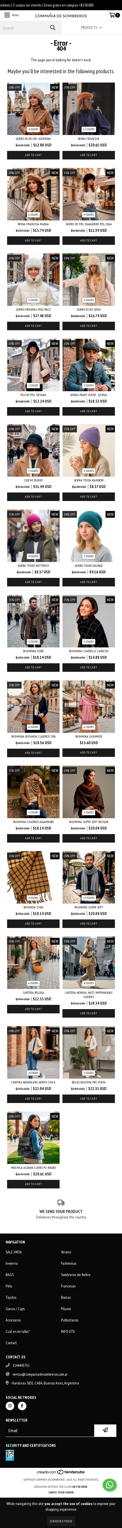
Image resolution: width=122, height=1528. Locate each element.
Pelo (9, 1286)
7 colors (89, 556)
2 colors (33, 385)
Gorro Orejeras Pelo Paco (33, 309)
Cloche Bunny (33, 480)
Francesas (68, 1286)
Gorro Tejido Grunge (89, 565)
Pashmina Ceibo (33, 651)
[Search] (52, 27)
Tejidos (11, 1297)
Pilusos (66, 1308)
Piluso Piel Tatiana (33, 395)
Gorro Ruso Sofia (89, 309)
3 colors (33, 300)
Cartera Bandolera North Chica (33, 1082)
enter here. (80, 1487)
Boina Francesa (88, 138)
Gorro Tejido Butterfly (33, 565)
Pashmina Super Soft (88, 907)
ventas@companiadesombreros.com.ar (40, 1374)
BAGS (10, 1274)
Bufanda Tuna (33, 907)
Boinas (66, 1297)
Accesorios (13, 1320)
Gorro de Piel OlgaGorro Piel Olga (89, 224)
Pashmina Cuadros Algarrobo (33, 822)
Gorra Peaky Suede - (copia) (88, 395)
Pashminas (68, 1263)
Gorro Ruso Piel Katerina (33, 138)
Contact (11, 1342)
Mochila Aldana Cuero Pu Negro (33, 1167)
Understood (61, 1521)
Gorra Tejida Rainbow (89, 480)
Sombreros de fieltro (75, 1274)
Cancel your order (61, 1492)
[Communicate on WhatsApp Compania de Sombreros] (109, 1485)
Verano (66, 1252)
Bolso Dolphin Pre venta (89, 1082)
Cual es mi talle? (18, 1331)
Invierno (12, 1263)
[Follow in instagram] (10, 1406)
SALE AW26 (14, 1252)
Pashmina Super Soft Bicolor (88, 822)
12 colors (88, 129)
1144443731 (21, 1365)
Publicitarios (69, 1320)
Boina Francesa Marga (33, 224)
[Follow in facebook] (22, 1406)
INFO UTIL (68, 1331)
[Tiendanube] (61, 1474)
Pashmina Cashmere (88, 736)
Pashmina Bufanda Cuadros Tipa (33, 736)
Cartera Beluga (33, 992)
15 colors (88, 898)
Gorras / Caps (15, 1308)
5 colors (33, 471)
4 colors (33, 129)
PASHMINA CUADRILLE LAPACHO (88, 651)
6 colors (33, 214)
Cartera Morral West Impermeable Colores (89, 994)
